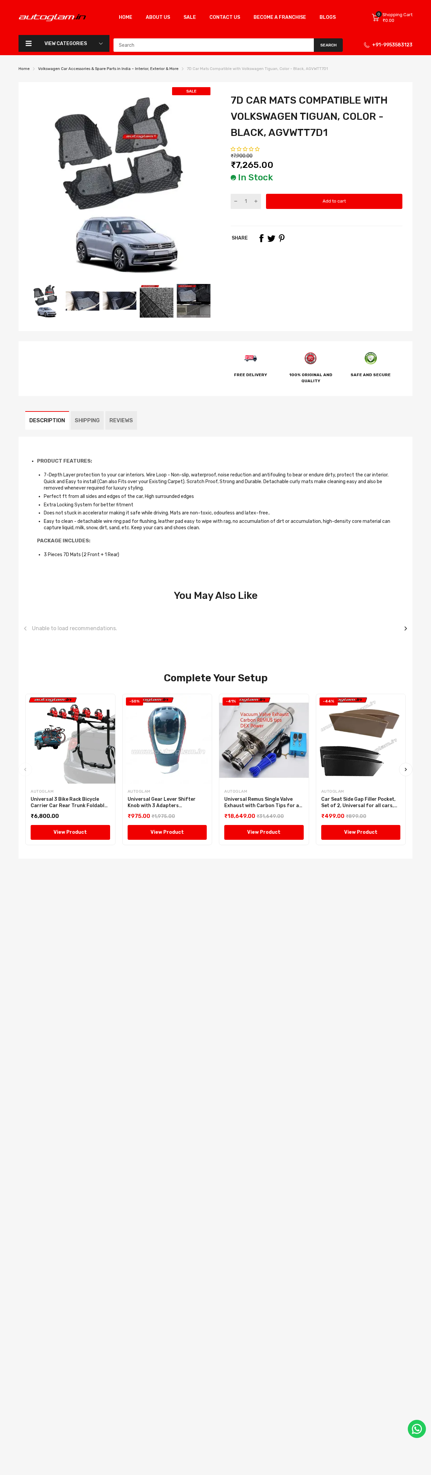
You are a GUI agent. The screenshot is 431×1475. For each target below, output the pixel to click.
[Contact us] (417, 1429)
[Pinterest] (281, 238)
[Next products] (405, 628)
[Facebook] (261, 238)
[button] (246, 149)
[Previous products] (25, 628)
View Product (70, 832)
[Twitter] (271, 238)
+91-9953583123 (392, 45)
